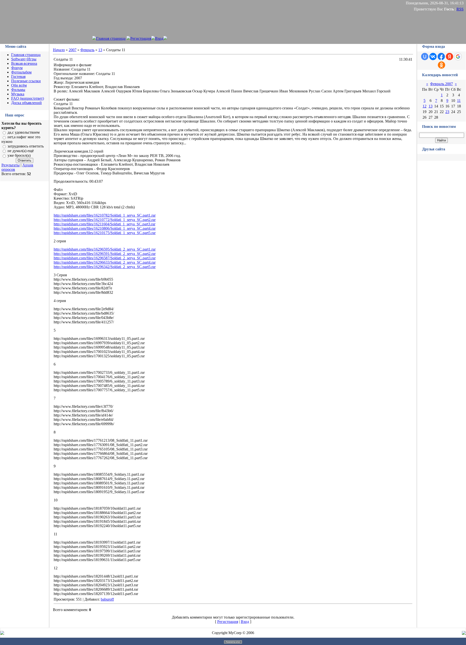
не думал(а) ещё (21, 151)
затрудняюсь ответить (26, 146)
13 (100, 50)
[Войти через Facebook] (441, 56)
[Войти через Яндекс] (449, 56)
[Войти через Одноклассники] (441, 65)
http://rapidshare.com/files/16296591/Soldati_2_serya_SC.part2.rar (105, 254)
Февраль (87, 50)
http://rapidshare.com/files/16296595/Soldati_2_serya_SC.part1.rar (105, 249)
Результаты (10, 165)
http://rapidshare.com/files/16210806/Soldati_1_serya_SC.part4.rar (105, 228)
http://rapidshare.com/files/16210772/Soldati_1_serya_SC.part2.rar (105, 220)
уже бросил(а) (19, 156)
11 (459, 100)
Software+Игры (23, 59)
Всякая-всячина (24, 63)
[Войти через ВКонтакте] (433, 56)
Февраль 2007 (441, 84)
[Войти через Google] (458, 56)
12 (424, 106)
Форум (17, 68)
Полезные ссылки (26, 81)
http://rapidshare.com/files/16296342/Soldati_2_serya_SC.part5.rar (105, 267)
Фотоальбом (21, 72)
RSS (460, 9)
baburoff (107, 599)
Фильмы (18, 90)
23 (447, 112)
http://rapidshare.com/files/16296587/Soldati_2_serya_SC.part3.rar (105, 258)
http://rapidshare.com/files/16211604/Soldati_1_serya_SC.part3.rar (104, 224)
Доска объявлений (26, 103)
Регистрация (140, 38)
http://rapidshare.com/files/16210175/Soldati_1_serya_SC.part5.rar (105, 233)
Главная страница (110, 38)
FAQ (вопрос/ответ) (27, 98)
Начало (59, 50)
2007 (72, 50)
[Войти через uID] (424, 56)
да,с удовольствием (24, 132)
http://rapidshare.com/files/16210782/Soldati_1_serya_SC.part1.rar (105, 215)
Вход (159, 38)
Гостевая (18, 76)
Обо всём (19, 85)
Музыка (17, 94)
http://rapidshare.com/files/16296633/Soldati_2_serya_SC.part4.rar (105, 262)
